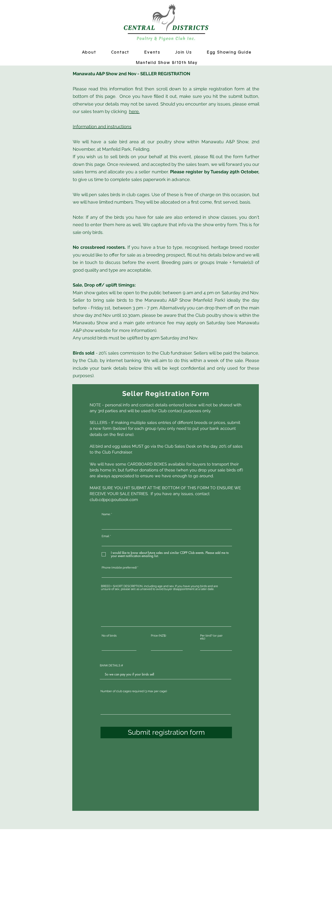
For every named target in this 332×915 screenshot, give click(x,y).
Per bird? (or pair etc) (211, 637)
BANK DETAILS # (111, 665)
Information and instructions (102, 126)
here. (134, 111)
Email (105, 536)
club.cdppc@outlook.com (114, 499)
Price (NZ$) (158, 635)
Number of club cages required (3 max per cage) (134, 691)
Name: (106, 514)
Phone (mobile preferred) (119, 567)
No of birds (109, 635)
